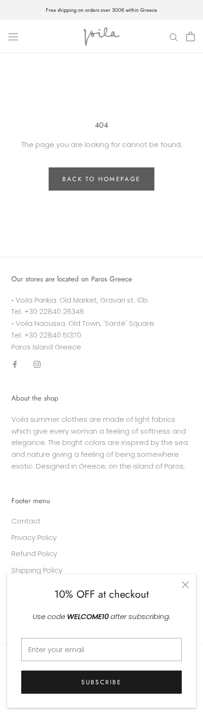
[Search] (173, 36)
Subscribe (101, 682)
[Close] (185, 584)
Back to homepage (101, 178)
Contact (26, 521)
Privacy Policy (34, 537)
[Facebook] (14, 364)
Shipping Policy (36, 570)
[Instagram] (37, 364)
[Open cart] (190, 36)
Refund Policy (34, 553)
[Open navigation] (13, 36)
